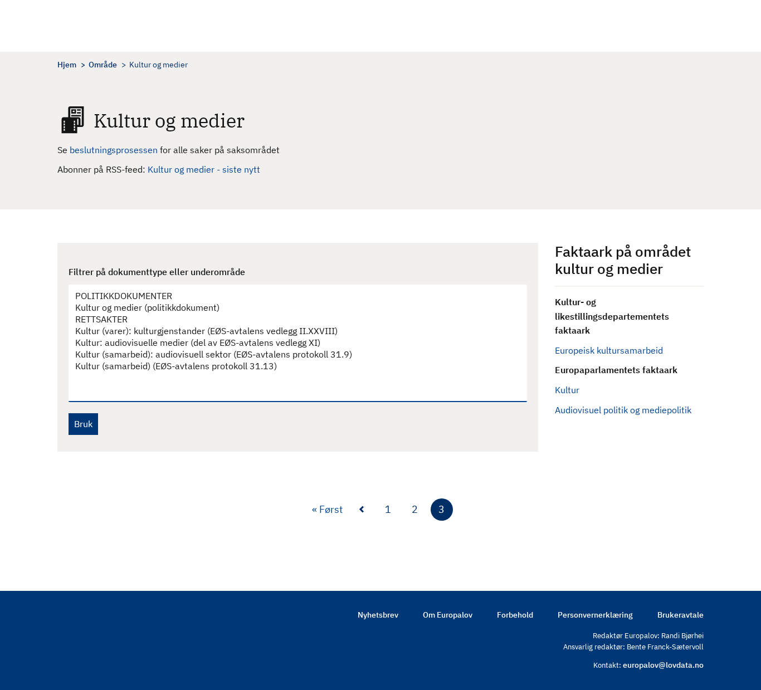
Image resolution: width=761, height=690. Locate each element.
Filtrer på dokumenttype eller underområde (157, 271)
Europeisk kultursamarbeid (609, 350)
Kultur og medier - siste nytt (204, 169)
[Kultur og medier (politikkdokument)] (292, 308)
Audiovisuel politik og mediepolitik (623, 409)
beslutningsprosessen (115, 149)
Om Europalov (447, 615)
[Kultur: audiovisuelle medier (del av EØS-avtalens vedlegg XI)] (292, 343)
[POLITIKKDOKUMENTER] (292, 296)
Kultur (567, 389)
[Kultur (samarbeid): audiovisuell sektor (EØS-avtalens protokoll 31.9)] (292, 354)
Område (103, 65)
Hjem (66, 65)
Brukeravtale (680, 615)
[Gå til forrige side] (361, 509)
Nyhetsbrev (378, 615)
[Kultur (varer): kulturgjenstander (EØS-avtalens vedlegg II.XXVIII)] (292, 331)
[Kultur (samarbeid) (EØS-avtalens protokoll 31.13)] (292, 366)
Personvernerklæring (595, 615)
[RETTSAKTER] (292, 319)
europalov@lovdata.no (663, 665)
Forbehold (515, 615)
